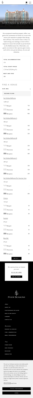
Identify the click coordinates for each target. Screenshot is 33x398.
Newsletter (8, 354)
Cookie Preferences (16, 388)
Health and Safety (10, 313)
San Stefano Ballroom (9, 98)
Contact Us (8, 319)
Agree (16, 392)
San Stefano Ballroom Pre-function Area (14, 178)
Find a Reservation (10, 332)
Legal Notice (13, 383)
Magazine (7, 351)
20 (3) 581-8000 (16, 272)
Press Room (8, 344)
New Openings (9, 347)
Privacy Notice (7, 383)
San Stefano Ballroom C (10, 158)
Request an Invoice (10, 329)
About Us (7, 307)
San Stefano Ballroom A (10, 118)
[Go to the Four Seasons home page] (3, 2)
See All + (16, 258)
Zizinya (5, 198)
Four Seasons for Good (12, 310)
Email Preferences (10, 335)
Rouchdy (6, 238)
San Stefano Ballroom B (10, 138)
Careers (7, 316)
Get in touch (16, 276)
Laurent (5, 218)
